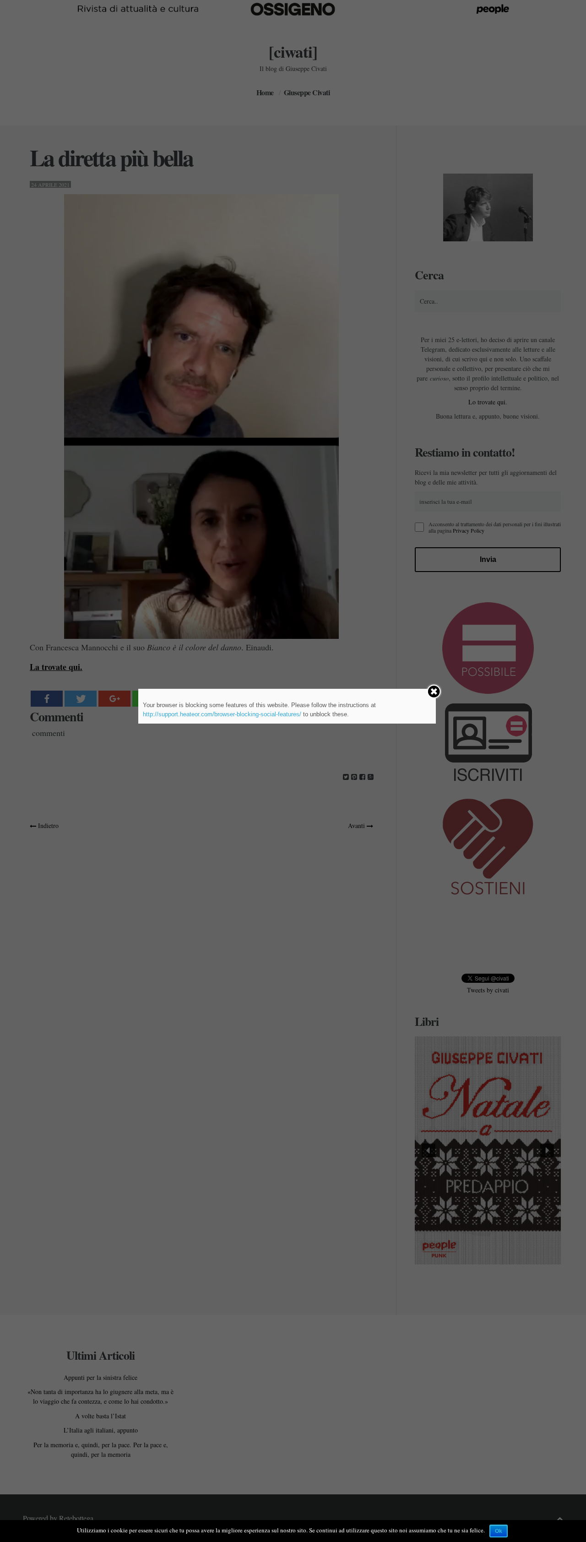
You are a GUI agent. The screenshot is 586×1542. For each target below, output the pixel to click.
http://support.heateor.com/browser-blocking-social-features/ (222, 714)
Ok (498, 1531)
